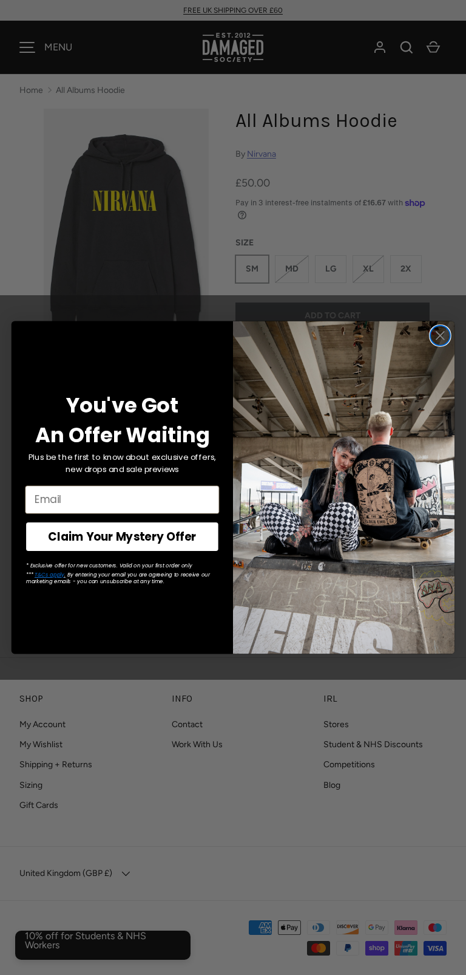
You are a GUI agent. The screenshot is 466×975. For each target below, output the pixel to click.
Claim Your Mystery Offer (122, 536)
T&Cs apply (49, 574)
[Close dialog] (440, 336)
